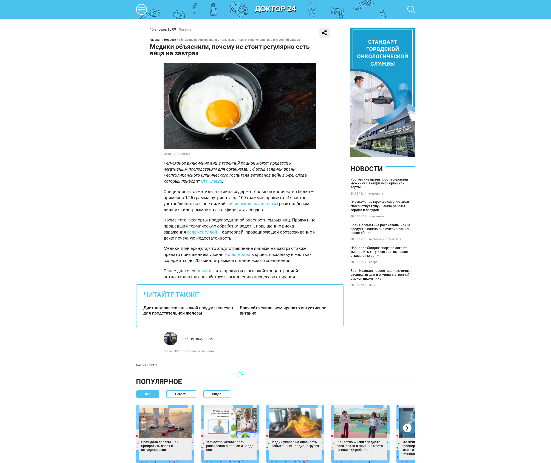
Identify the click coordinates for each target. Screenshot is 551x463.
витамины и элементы (199, 351)
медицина (376, 193)
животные (376, 216)
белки (168, 351)
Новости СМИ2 (146, 365)
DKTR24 (275, 9)
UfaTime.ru (211, 181)
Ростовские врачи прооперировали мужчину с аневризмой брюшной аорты (379, 183)
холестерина (237, 254)
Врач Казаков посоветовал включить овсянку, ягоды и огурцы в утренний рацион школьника (381, 275)
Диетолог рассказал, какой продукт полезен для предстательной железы (188, 310)
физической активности (251, 203)
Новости (170, 39)
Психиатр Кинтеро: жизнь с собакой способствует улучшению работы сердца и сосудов (379, 206)
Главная (155, 39)
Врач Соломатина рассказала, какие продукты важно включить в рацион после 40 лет (380, 229)
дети (372, 285)
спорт (373, 262)
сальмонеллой (202, 232)
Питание (185, 29)
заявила (205, 270)
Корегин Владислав (198, 339)
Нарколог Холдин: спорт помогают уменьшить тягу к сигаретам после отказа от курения (379, 252)
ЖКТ (177, 351)
